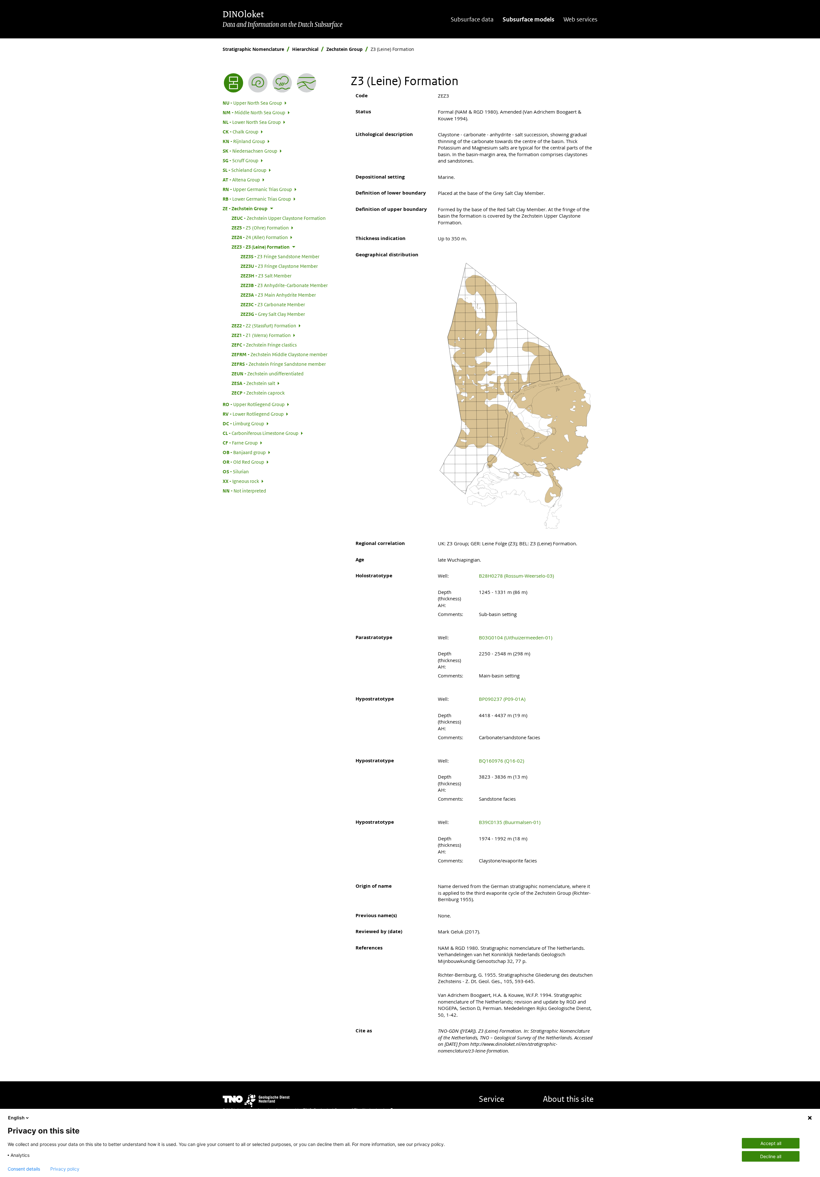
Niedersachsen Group (250, 151)
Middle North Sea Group (254, 112)
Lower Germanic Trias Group (257, 199)
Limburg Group (243, 423)
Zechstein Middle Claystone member (279, 354)
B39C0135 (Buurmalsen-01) (509, 822)
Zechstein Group (344, 49)
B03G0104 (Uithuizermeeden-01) (515, 637)
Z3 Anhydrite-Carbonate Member (284, 285)
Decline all (770, 1156)
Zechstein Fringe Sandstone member (279, 364)
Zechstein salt (253, 383)
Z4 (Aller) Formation (260, 237)
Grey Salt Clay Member (273, 314)
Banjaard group (244, 452)
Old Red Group (243, 462)
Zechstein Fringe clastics (264, 344)
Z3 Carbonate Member (273, 304)
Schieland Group (244, 170)
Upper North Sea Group (252, 103)
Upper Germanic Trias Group (257, 189)
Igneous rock (241, 481)
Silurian (236, 471)
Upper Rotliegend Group (254, 404)
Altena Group (241, 179)
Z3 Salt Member (266, 275)
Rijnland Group (244, 141)
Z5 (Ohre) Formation (260, 227)
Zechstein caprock (258, 392)
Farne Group (240, 442)
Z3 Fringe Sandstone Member (280, 256)
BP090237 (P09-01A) (502, 699)
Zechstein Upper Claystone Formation (279, 218)
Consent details (24, 1169)
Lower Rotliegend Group (253, 414)
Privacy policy (64, 1169)
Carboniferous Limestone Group (261, 433)
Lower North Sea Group (252, 122)
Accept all (770, 1143)
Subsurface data (472, 19)
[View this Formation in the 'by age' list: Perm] (258, 82)
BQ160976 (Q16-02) (501, 760)
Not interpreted (244, 490)
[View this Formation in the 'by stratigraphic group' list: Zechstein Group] (306, 82)
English (16, 1117)
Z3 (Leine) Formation (261, 247)
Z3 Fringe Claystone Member (279, 266)
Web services (580, 19)
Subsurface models (528, 19)
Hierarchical (305, 49)
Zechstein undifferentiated (268, 373)
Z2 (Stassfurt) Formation (264, 325)
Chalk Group (240, 131)
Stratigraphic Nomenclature (253, 49)
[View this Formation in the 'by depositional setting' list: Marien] (282, 82)
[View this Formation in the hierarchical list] (233, 82)
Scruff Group (240, 160)
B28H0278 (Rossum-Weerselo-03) (516, 575)
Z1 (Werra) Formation (261, 335)
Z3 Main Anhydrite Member (278, 295)
